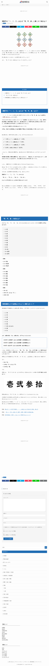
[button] (5, 27)
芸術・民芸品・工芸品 (8, 572)
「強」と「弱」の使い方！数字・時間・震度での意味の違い (19, 412)
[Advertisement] (23, 15)
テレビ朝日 (4, 654)
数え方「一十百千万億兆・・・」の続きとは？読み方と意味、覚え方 (21, 409)
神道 (5, 588)
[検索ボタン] (47, 2)
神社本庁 (4, 638)
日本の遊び (5, 597)
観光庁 (3, 635)
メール (5, 518)
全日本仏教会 (5, 639)
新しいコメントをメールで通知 (9, 531)
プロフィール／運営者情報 (29, 661)
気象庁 (3, 636)
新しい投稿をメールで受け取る (9, 534)
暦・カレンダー (6, 562)
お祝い (4, 610)
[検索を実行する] (46, 547)
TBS (3, 649)
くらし (4, 568)
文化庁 (3, 632)
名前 (4, 513)
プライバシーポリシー (19, 661)
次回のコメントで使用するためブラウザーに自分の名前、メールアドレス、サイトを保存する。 (24, 527)
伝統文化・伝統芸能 (7, 575)
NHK (3, 648)
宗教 (4, 585)
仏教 (5, 591)
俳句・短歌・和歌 (7, 578)
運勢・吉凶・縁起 (7, 582)
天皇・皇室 (5, 594)
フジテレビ (4, 651)
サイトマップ (37, 661)
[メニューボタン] (2, 2)
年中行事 (5, 613)
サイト (4, 522)
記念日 (4, 607)
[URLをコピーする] (43, 27)
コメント (5, 497)
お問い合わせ (11, 661)
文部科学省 (4, 630)
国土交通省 (4, 633)
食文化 (4, 565)
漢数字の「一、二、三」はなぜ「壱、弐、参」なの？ (18, 93)
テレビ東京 (4, 655)
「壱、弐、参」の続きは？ (11, 95)
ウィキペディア (5, 657)
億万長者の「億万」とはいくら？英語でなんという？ (18, 415)
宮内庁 (3, 629)
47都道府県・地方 (7, 600)
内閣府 (3, 627)
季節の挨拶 (5, 559)
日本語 (4, 23)
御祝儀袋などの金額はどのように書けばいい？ (16, 97)
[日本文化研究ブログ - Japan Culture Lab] (24, 2)
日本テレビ (4, 652)
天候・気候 (5, 604)
